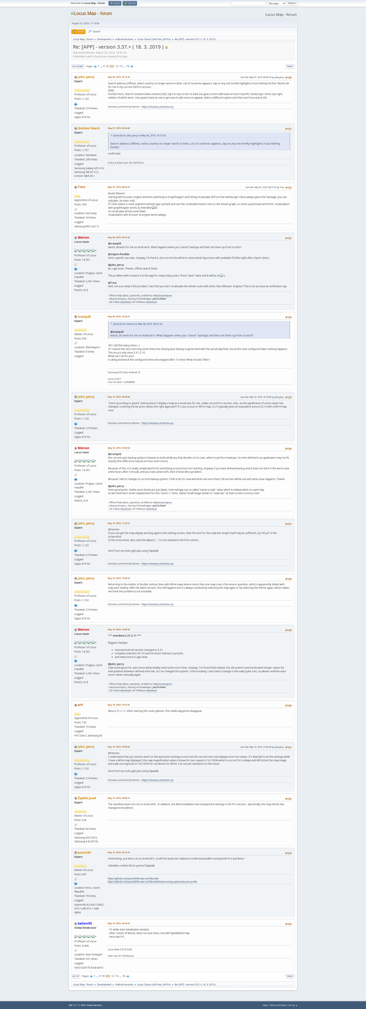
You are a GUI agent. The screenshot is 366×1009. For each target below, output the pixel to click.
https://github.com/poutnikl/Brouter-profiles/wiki (133, 878)
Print (290, 66)
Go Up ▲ (292, 1005)
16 (127, 66)
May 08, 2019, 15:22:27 (119, 316)
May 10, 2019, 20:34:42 (119, 923)
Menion (83, 237)
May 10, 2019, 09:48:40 (119, 396)
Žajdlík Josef (87, 798)
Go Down (77, 66)
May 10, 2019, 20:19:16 (119, 852)
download (125, 302)
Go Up (75, 976)
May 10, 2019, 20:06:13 (119, 798)
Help (265, 1005)
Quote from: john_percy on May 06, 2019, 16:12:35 (139, 135)
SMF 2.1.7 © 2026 (77, 1005)
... (101, 66)
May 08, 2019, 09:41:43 (119, 237)
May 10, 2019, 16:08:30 (119, 629)
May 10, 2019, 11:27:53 (119, 523)
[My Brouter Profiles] (75, 883)
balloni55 (85, 923)
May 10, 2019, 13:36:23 (119, 578)
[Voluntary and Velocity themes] (75, 103)
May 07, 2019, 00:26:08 (119, 128)
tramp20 (84, 316)
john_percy (86, 77)
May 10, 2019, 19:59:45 (119, 746)
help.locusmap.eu (162, 295)
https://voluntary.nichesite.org (157, 106)
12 (116, 66)
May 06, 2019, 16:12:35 (119, 77)
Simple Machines (94, 1005)
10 (107, 66)
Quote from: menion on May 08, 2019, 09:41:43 (137, 324)
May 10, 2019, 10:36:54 (119, 447)
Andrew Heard (89, 128)
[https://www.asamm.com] (75, 268)
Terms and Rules (278, 1005)
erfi (80, 705)
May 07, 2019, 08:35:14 (119, 187)
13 (120, 66)
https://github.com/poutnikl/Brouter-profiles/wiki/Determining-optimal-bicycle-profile (152, 881)
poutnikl (84, 852)
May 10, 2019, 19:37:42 (119, 704)
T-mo (81, 187)
